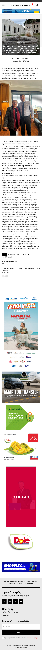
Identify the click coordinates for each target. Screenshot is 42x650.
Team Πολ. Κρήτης (23, 58)
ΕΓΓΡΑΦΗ (20, 633)
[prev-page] (3, 276)
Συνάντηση (25, 254)
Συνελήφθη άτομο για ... (10, 262)
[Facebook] (4, 601)
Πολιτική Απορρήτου (32, 638)
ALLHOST (25, 647)
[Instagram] (10, 601)
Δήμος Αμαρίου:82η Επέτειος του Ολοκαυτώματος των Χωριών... (21, 269)
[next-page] (6, 276)
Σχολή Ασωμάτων (8, 257)
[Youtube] (21, 601)
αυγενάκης (11, 254)
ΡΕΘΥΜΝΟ (21, 43)
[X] (15, 601)
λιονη (18, 254)
